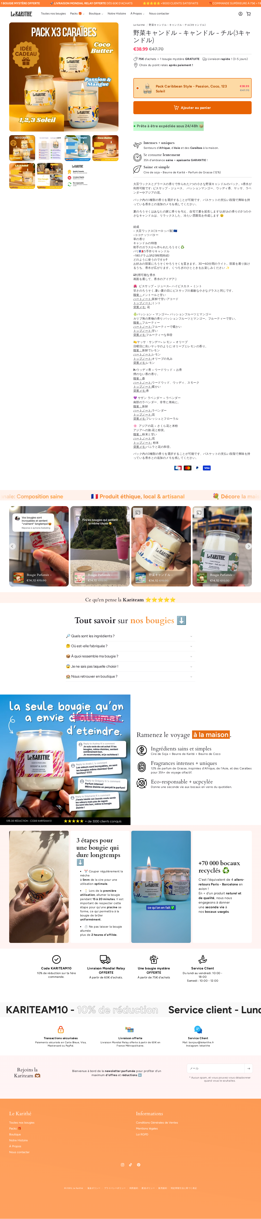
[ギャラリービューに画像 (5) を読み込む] (22, 176)
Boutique (15, 1134)
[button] (77, 14)
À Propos (15, 1146)
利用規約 (133, 1188)
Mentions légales (147, 1128)
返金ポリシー (94, 1188)
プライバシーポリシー (115, 1188)
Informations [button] (149, 1114)
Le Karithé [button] (20, 1114)
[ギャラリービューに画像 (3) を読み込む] (78, 148)
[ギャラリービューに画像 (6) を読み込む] (50, 176)
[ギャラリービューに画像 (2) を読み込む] (50, 148)
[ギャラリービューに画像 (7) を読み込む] (78, 176)
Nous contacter (19, 1152)
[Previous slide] (12, 546)
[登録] (248, 1068)
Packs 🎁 (15, 1128)
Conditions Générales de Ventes (157, 1122)
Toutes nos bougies (21, 1122)
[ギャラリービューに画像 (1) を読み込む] (22, 148)
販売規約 (162, 1188)
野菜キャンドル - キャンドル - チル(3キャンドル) (177, 24)
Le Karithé (139, 24)
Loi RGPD (142, 1134)
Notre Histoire (18, 1140)
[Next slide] (248, 546)
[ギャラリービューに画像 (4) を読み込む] (105, 148)
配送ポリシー (148, 1188)
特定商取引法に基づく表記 (184, 1188)
